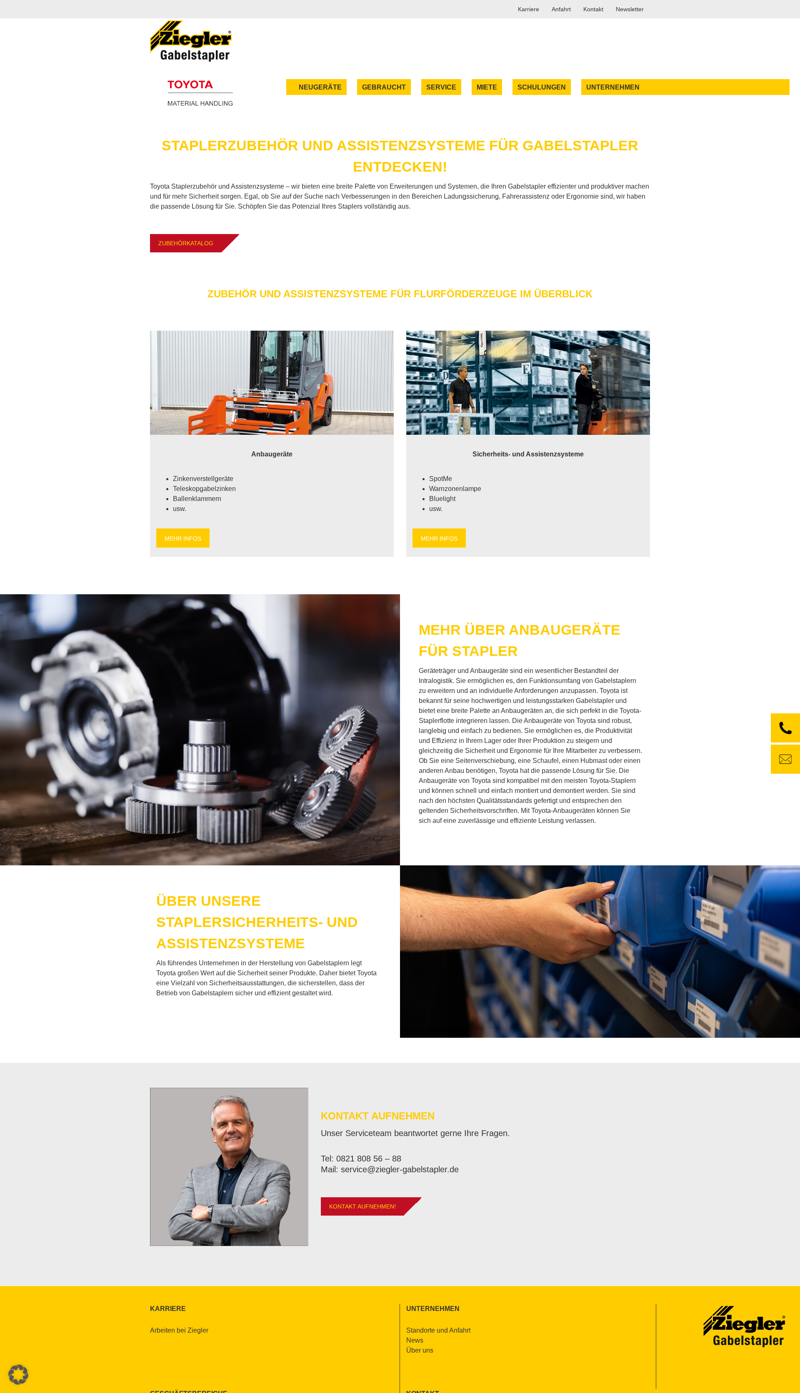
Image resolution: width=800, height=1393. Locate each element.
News (414, 1340)
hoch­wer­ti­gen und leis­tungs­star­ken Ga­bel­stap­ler (542, 700)
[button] (18, 1374)
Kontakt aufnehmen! (362, 1206)
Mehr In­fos (183, 538)
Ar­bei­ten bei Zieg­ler (179, 1330)
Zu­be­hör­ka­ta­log (185, 243)
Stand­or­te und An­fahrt (438, 1330)
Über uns (419, 1350)
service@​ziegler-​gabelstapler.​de (400, 1169)
